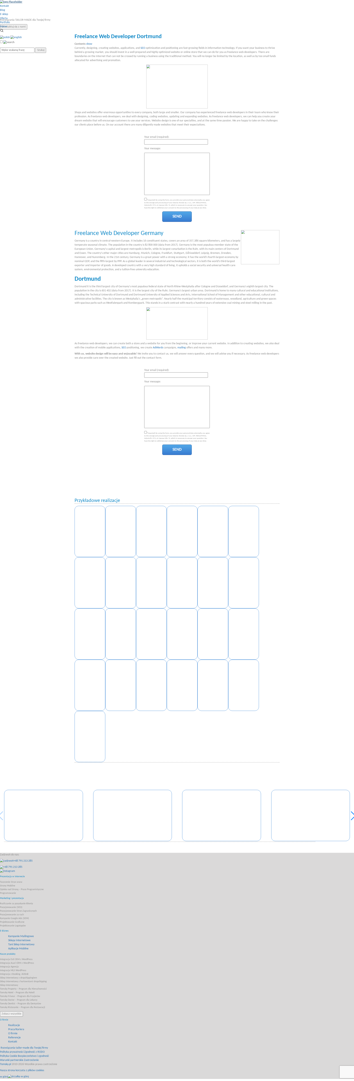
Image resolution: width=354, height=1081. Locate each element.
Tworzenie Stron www (11, 882)
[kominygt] (90, 736)
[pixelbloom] (243, 685)
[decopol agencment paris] (121, 634)
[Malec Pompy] (310, 815)
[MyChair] (121, 582)
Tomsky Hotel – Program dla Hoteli (17, 992)
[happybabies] (182, 685)
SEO (143, 48)
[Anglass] (132, 815)
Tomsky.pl (5, 1064)
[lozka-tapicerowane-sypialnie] (182, 634)
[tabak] (90, 634)
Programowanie (8, 893)
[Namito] (43, 815)
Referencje (14, 1037)
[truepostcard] (151, 634)
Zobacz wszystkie (11, 1013)
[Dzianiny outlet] (182, 582)
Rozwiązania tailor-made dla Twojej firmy (24, 1047)
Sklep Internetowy (9, 985)
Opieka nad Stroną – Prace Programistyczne (22, 889)
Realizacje (14, 1025)
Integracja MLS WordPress (13, 970)
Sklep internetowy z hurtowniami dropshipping (23, 981)
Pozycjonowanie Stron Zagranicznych (18, 911)
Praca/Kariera (16, 1029)
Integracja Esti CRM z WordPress (16, 959)
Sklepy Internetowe (19, 940)
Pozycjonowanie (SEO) (11, 907)
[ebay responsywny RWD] (243, 582)
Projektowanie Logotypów (13, 926)
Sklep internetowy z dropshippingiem (18, 978)
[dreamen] (121, 685)
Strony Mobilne (7, 886)
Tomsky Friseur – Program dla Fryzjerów (20, 996)
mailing (181, 347)
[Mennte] (221, 815)
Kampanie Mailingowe (21, 936)
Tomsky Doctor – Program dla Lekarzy (18, 1000)
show (89, 44)
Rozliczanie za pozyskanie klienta (16, 903)
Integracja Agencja (9, 967)
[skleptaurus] (213, 634)
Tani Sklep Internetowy (21, 944)
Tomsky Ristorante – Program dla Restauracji (22, 1007)
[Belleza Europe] (182, 531)
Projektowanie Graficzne (12, 922)
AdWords (158, 347)
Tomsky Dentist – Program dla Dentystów (20, 1003)
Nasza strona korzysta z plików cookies (22, 1070)
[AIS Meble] (151, 531)
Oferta (4, 18)
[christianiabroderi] (213, 685)
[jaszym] (151, 685)
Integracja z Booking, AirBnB (14, 974)
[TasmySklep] (151, 582)
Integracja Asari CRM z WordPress (17, 963)
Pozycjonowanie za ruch (12, 914)
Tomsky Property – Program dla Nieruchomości (23, 989)
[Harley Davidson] (121, 531)
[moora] (243, 634)
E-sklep (4, 14)
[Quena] (213, 531)
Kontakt (4, 6)
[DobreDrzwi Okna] (90, 582)
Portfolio (5, 22)
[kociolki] (90, 685)
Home (3, 26)
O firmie (12, 1033)
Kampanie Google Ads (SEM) (14, 918)
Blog (2, 10)
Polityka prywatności (12, 1052)
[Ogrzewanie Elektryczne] (90, 531)
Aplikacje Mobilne (18, 948)
